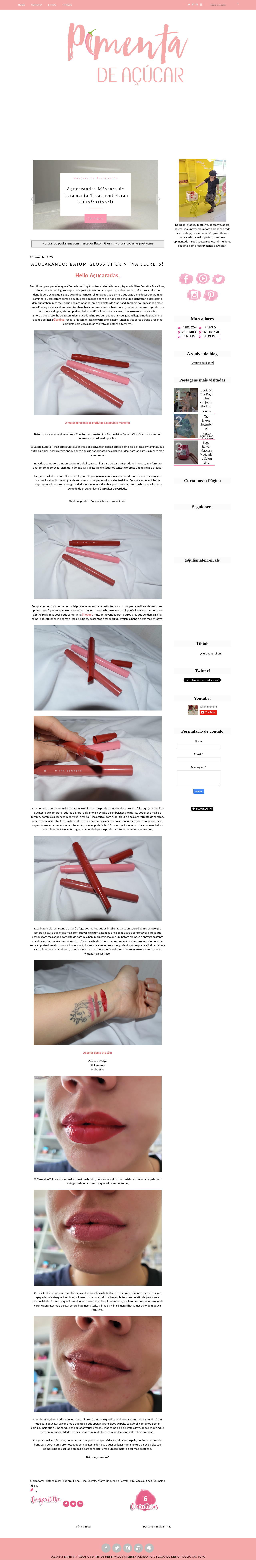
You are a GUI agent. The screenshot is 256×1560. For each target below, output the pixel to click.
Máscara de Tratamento (95, 177)
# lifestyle (210, 331)
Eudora (67, 1481)
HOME (21, 5)
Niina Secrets (120, 1481)
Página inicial (83, 1526)
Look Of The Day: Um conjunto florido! (206, 398)
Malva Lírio (104, 1481)
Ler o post (95, 218)
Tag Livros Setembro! (206, 422)
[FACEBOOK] (106, 1548)
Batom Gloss (53, 1481)
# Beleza (189, 327)
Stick (149, 1481)
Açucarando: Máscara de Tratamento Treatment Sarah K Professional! (95, 195)
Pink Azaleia (137, 1481)
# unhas (210, 336)
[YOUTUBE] (139, 1548)
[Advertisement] (123, 121)
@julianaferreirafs (210, 653)
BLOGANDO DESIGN (168, 1556)
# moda (189, 336)
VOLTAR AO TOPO (194, 1556)
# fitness (189, 331)
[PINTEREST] (149, 1548)
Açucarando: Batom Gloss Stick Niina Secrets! (97, 264)
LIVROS (52, 5)
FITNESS (67, 5)
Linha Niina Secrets (84, 1481)
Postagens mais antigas (157, 1526)
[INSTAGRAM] (128, 1548)
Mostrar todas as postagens (134, 243)
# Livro (210, 327)
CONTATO (36, 5)
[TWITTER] (117, 1548)
